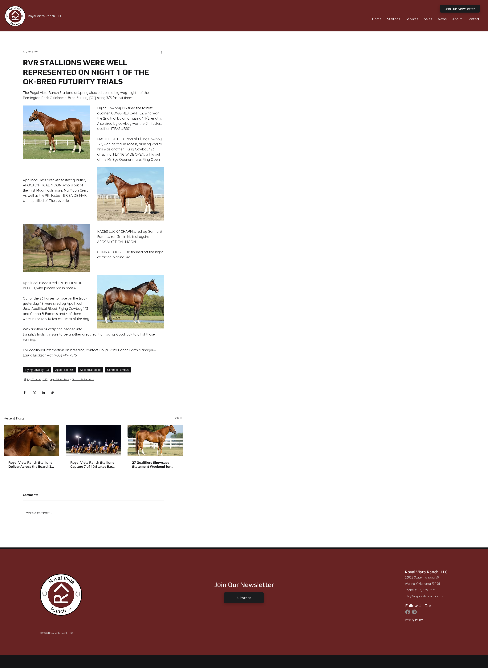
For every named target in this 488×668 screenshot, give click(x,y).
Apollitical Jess (64, 370)
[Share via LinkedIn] (43, 392)
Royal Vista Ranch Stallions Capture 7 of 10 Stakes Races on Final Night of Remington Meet (93, 464)
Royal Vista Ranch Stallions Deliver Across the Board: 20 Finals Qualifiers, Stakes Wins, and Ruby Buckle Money (30, 464)
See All (179, 417)
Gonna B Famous (118, 370)
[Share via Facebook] (24, 392)
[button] (393, 19)
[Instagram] (414, 612)
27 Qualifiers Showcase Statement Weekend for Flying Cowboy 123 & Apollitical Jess (151, 464)
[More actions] (161, 52)
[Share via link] (53, 392)
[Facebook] (407, 612)
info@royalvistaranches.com (425, 596)
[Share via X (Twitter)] (34, 392)
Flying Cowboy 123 (37, 370)
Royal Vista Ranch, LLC (45, 16)
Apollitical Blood (90, 370)
